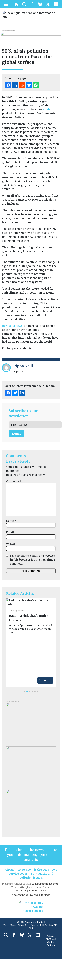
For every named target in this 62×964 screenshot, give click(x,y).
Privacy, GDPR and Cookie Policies (51, 940)
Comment (13, 481)
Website (11, 544)
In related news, (12, 325)
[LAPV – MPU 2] (31, 723)
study (47, 109)
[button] (24, 691)
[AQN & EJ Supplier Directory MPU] (31, 767)
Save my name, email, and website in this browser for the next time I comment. (32, 559)
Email (11, 532)
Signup (16, 433)
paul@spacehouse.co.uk (46, 883)
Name (11, 520)
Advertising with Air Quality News (31, 894)
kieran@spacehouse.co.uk (31, 890)
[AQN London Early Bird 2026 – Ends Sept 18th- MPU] (31, 810)
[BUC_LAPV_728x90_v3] (31, 35)
